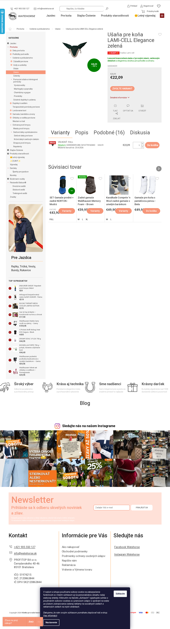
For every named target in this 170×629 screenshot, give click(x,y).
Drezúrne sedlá (19, 186)
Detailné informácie (118, 98)
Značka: (126, 53)
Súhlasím (120, 593)
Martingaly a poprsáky (23, 89)
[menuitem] (51, 15)
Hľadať (107, 8)
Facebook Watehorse (127, 547)
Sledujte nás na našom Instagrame (88, 426)
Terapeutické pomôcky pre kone (26, 107)
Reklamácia (69, 565)
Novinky (13, 175)
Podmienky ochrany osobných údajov (83, 556)
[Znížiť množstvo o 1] (142, 146)
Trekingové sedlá (20, 193)
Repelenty (17, 146)
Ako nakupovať (70, 547)
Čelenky (16, 76)
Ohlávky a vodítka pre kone (24, 118)
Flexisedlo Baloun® (18, 182)
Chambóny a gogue (22, 92)
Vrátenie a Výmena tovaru (77, 569)
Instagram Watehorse (127, 554)
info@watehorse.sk (25, 553)
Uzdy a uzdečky (20, 65)
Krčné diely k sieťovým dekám (26, 139)
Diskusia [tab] (140, 133)
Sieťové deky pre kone (23, 136)
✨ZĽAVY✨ (15, 161)
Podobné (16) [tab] (109, 133)
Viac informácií (50, 615)
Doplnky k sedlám (20, 103)
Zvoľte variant (122, 88)
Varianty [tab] (60, 133)
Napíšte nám (69, 560)
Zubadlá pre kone (20, 61)
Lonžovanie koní (19, 110)
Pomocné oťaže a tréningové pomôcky (25, 80)
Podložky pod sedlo (21, 54)
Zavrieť (126, 103)
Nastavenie (51, 622)
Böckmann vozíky (17, 179)
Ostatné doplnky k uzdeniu (24, 100)
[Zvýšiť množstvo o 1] (142, 143)
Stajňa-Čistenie (16, 150)
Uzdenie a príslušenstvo (23, 58)
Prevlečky (18, 96)
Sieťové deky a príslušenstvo (25, 132)
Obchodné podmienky (74, 551)
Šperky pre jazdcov (21, 172)
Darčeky (13, 168)
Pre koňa (13, 47)
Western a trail (19, 121)
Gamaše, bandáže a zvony (24, 114)
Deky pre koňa (19, 50)
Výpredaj (13, 164)
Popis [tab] (81, 133)
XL (87, 219)
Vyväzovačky (19, 85)
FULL (52, 219)
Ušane (16, 72)
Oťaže (15, 68)
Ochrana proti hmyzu (22, 125)
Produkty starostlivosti (19, 154)
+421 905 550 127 (24, 547)
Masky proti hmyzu (21, 128)
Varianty (66, 210)
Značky (13, 197)
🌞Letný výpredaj (17, 157)
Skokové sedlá (19, 190)
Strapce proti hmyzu (22, 143)
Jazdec (13, 43)
